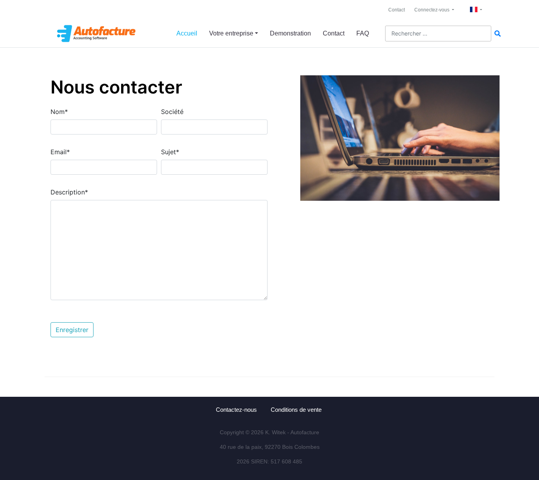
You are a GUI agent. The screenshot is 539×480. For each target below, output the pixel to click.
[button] (434, 10)
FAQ (362, 33)
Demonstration (290, 33)
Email (60, 152)
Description (69, 192)
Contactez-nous (236, 409)
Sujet (170, 152)
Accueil (186, 33)
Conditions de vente (296, 409)
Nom (59, 112)
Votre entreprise (231, 33)
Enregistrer (72, 330)
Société (172, 112)
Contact (396, 10)
